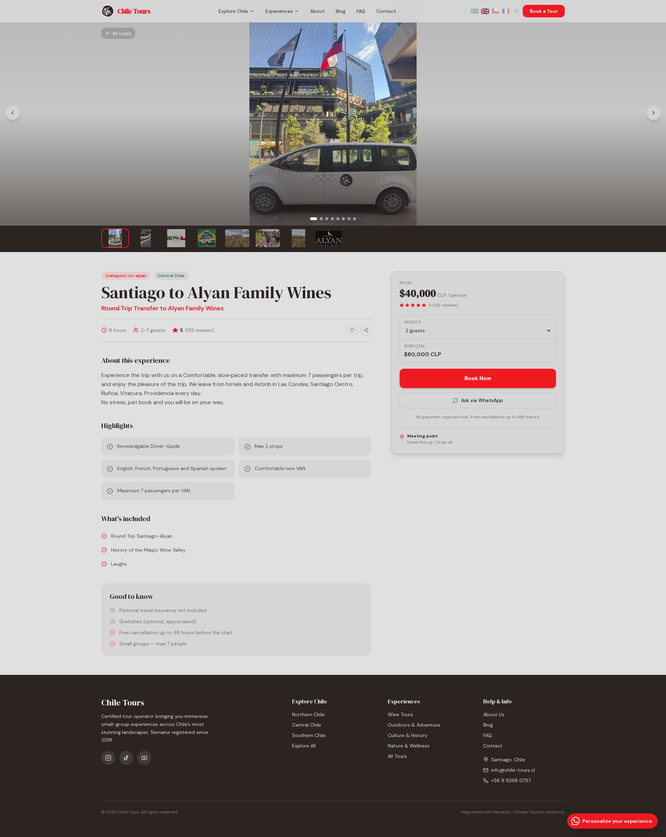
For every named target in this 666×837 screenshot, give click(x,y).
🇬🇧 (485, 11)
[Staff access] (516, 11)
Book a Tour (544, 11)
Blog (340, 11)
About (317, 11)
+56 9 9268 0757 (511, 780)
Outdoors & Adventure (414, 725)
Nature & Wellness (408, 746)
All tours (121, 33)
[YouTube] (144, 758)
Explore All (304, 746)
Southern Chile (309, 735)
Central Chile (306, 725)
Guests (412, 322)
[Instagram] (108, 758)
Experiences (279, 11)
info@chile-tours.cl (513, 770)
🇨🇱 (495, 11)
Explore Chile (233, 11)
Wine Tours (400, 714)
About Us (493, 714)
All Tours (397, 756)
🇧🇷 (474, 11)
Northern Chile (308, 714)
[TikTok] (126, 758)
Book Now (477, 378)
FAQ (361, 11)
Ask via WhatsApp (482, 400)
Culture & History (407, 735)
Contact (386, 11)
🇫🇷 (506, 11)
